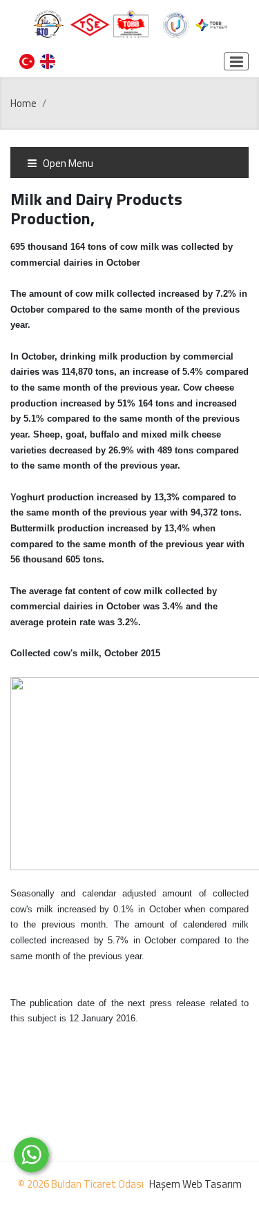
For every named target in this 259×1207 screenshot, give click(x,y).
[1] (236, 61)
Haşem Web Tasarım (195, 1184)
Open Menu (67, 163)
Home (23, 103)
